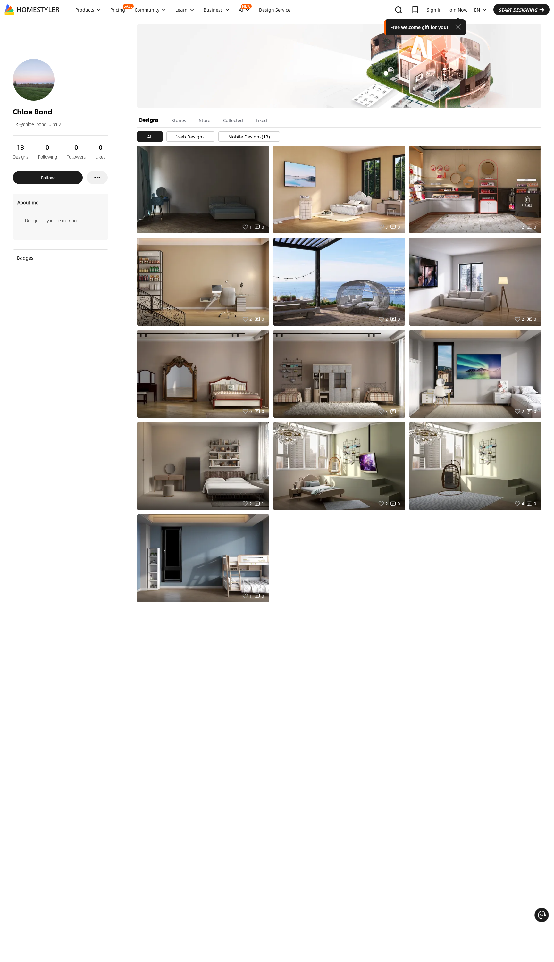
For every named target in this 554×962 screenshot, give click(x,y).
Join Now (458, 9)
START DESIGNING (518, 9)
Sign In (434, 9)
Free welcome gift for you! (419, 27)
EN (477, 9)
